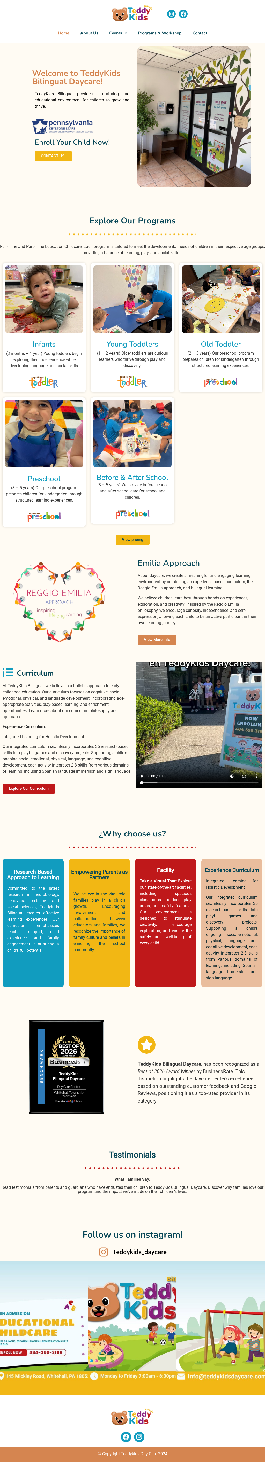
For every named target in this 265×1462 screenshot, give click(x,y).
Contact (200, 33)
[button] (118, 33)
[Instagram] (171, 14)
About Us (89, 33)
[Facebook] (183, 14)
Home (63, 33)
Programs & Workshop (160, 33)
